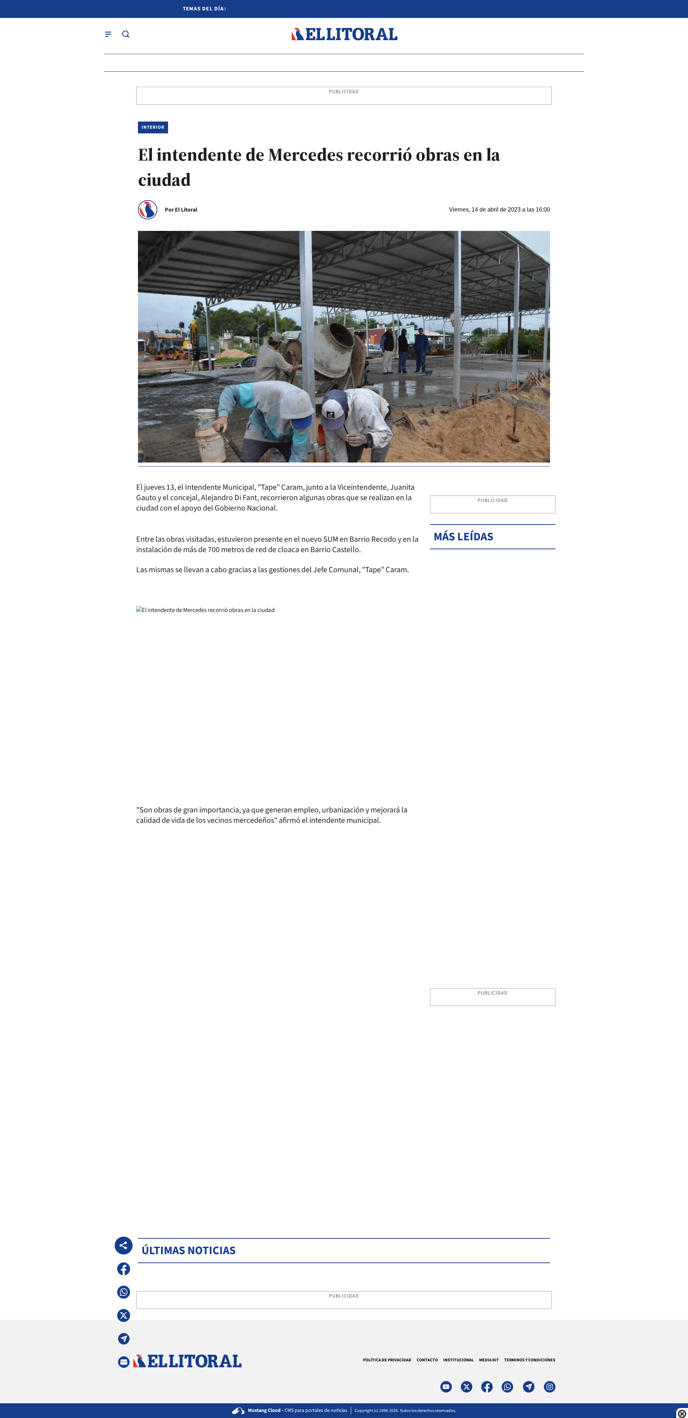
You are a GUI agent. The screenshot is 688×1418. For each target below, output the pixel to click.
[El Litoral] (344, 34)
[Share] (124, 1246)
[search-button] (125, 34)
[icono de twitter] (466, 1386)
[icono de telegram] (528, 1386)
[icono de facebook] (487, 1386)
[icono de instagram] (549, 1386)
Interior (153, 127)
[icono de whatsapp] (507, 1386)
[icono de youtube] (446, 1386)
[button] (124, 1269)
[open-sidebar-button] (108, 34)
